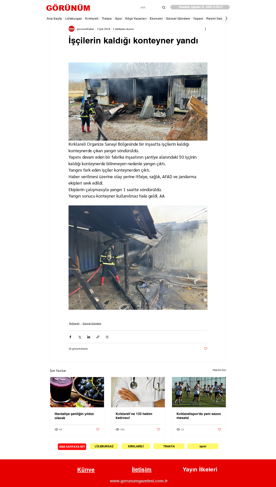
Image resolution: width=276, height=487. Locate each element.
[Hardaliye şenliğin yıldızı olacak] (77, 392)
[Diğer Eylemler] (205, 29)
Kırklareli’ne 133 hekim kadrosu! (134, 416)
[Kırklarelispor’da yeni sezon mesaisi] (199, 392)
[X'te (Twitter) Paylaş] (79, 337)
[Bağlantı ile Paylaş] (98, 337)
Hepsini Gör (219, 369)
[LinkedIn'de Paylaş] (88, 337)
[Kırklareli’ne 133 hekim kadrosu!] (138, 392)
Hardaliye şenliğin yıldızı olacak (74, 416)
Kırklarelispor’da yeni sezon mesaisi (198, 416)
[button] (86, 469)
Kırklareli (74, 323)
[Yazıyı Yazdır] (107, 337)
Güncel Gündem (92, 323)
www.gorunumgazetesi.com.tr (139, 480)
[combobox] (153, 8)
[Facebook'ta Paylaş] (70, 337)
